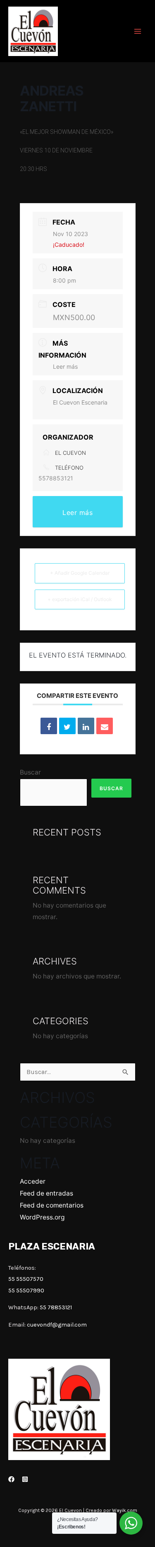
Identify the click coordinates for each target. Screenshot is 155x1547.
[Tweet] (67, 726)
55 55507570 (25, 1279)
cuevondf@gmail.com (57, 1324)
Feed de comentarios (51, 1205)
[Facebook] (11, 1479)
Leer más (65, 366)
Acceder (32, 1181)
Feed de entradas (46, 1193)
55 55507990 (26, 1290)
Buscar (30, 772)
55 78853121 (56, 1307)
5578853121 (55, 478)
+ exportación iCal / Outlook (80, 599)
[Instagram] (25, 1479)
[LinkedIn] (86, 726)
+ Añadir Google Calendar (80, 573)
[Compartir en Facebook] (49, 726)
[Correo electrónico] (104, 726)
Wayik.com (124, 1510)
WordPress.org (42, 1217)
